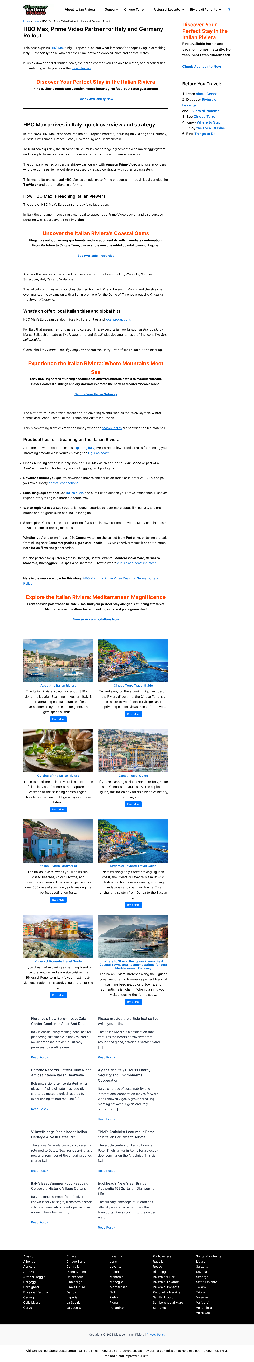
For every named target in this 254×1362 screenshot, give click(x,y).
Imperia (72, 1297)
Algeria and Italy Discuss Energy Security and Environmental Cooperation (124, 1075)
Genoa (71, 1292)
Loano (114, 1272)
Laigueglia (74, 1307)
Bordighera (31, 1287)
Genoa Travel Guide (133, 775)
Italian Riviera (81, 68)
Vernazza (203, 1312)
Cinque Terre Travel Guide (133, 685)
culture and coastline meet (136, 563)
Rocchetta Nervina (166, 1292)
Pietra (114, 1297)
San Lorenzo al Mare (168, 1302)
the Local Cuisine (210, 128)
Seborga (202, 1277)
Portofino (117, 1307)
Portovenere (162, 1256)
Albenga (29, 1261)
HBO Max (57, 48)
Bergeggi (29, 1282)
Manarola (116, 1277)
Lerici (113, 1261)
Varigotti (202, 1302)
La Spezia (74, 1302)
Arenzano (30, 1272)
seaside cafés (112, 428)
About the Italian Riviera (58, 685)
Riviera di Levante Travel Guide (133, 866)
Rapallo (158, 1261)
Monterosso (118, 1287)
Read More (58, 719)
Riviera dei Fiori (164, 1277)
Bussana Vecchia (35, 1292)
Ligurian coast (98, 453)
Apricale (29, 1266)
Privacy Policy (156, 1334)
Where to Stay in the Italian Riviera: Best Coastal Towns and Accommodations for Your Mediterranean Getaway (133, 964)
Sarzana (202, 1266)
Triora (200, 1292)
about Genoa (206, 94)
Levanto (116, 1266)
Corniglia (73, 1266)
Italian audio (75, 493)
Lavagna (116, 1256)
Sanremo (159, 1307)
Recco (157, 1266)
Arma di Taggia (34, 1277)
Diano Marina (76, 1272)
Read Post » (40, 1057)
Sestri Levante (206, 1282)
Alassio (28, 1256)
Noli (112, 1292)
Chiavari (72, 1256)
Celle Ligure (31, 1302)
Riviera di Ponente (204, 111)
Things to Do (204, 134)
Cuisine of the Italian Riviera (58, 775)
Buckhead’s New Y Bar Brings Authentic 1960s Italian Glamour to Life (126, 1188)
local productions (118, 319)
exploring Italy (84, 448)
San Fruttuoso (163, 1297)
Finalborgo (74, 1282)
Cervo (27, 1307)
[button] (96, 9)
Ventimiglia (204, 1307)
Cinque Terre (204, 117)
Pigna (114, 1302)
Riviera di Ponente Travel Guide (58, 961)
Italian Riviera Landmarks (58, 866)
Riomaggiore (162, 1272)
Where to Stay (209, 122)
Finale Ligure (76, 1287)
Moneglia (116, 1282)
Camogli (29, 1297)
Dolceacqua (75, 1277)
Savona (201, 1272)
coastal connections (63, 483)
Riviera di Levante (166, 1282)
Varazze (202, 1297)
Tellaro (201, 1287)
